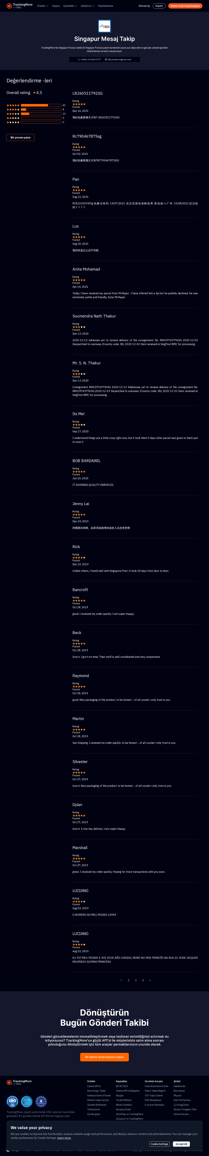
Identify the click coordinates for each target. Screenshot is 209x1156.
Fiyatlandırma (105, 5)
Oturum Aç (144, 5)
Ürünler (41, 5)
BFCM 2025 (122, 1086)
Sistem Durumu (181, 1114)
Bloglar (120, 1095)
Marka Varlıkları (124, 1104)
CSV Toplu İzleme (154, 1095)
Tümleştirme (93, 1109)
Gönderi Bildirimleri (96, 1104)
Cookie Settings (159, 1144)
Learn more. (64, 1137)
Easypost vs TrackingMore (129, 1118)
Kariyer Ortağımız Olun (185, 1109)
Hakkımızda (179, 1086)
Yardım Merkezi (124, 1100)
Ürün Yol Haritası (182, 1100)
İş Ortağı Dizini (181, 1104)
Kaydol (159, 5)
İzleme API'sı (94, 1086)
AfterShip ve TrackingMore (129, 1114)
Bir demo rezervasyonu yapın (104, 1057)
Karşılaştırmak (123, 1109)
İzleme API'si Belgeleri (128, 1090)
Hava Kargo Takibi (96, 1090)
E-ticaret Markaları (154, 1104)
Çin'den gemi (93, 1114)
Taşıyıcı (56, 5)
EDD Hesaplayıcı (153, 1100)
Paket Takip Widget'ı (155, 1090)
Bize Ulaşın (179, 1090)
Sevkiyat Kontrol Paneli (99, 1095)
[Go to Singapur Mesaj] (104, 25)
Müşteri (177, 1095)
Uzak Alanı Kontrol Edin (156, 1086)
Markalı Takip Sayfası (98, 1100)
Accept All (181, 1144)
